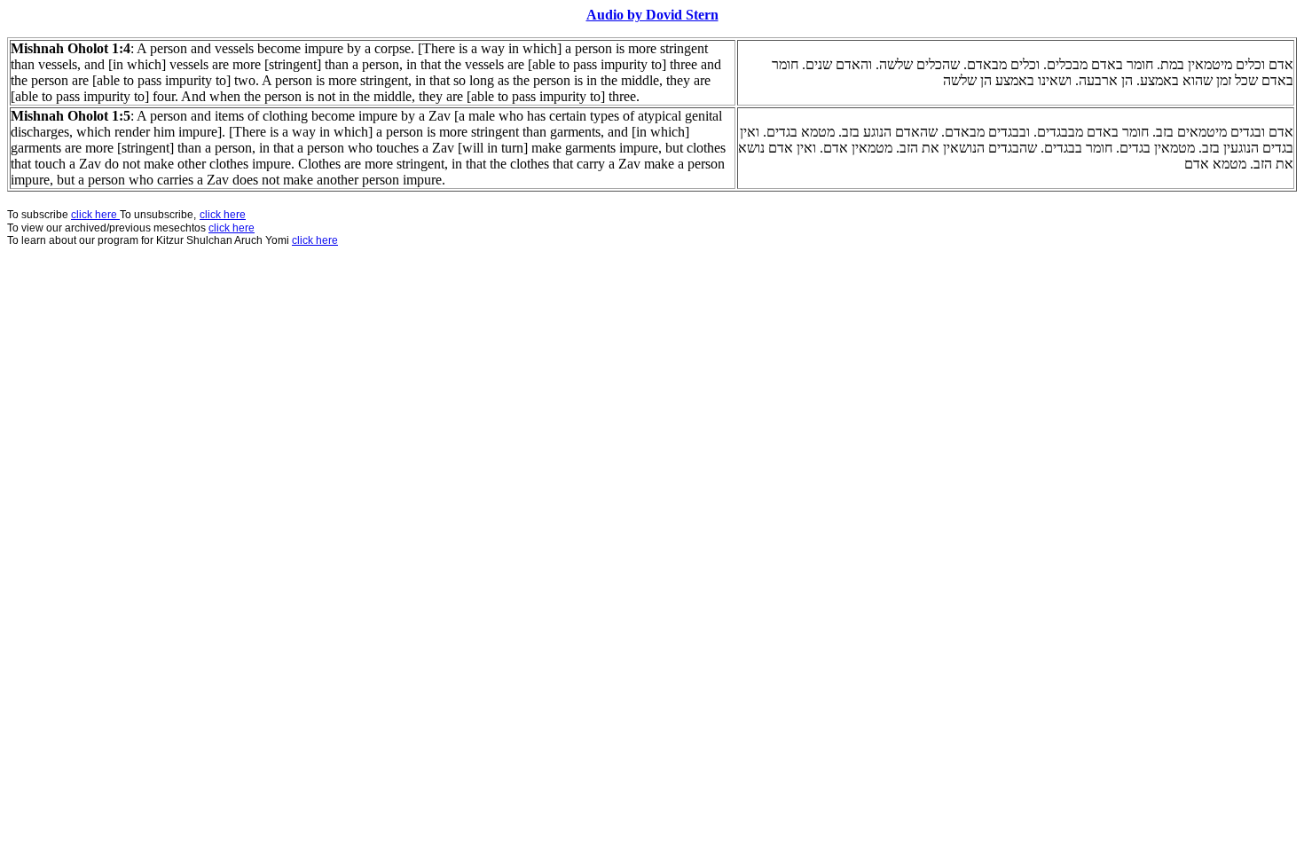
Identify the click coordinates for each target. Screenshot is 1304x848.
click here (231, 228)
